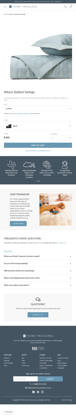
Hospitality (60, 368)
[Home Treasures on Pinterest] (38, 392)
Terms (63, 400)
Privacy (69, 400)
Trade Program (62, 365)
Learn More (18, 224)
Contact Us (26, 113)
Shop (5, 14)
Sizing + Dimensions (45, 365)
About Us (7, 358)
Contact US (38, 315)
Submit (50, 379)
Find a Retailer (8, 363)
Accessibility (43, 368)
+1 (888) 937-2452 (38, 384)
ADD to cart (38, 145)
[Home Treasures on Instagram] (42, 392)
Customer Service (63, 358)
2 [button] (38, 182)
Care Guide (43, 363)
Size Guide (17, 113)
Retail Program (62, 363)
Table (23, 363)
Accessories (25, 365)
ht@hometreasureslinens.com (39, 388)
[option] (38, 53)
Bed (23, 358)
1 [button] (37, 182)
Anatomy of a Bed (45, 358)
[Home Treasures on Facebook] (33, 392)
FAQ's (59, 360)
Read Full (7, 251)
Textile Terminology (45, 360)
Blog (5, 365)
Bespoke (7, 360)
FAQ (39, 243)
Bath (23, 360)
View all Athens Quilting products (38, 151)
